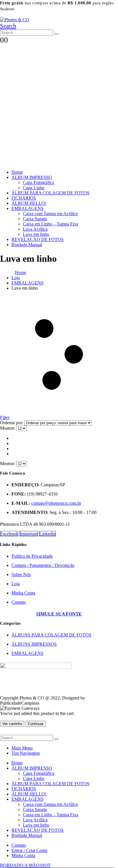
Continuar (36, 724)
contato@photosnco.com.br (56, 503)
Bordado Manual (26, 244)
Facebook (9, 533)
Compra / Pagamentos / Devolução (42, 565)
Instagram (29, 533)
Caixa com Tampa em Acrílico (50, 213)
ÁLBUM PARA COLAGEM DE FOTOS (50, 192)
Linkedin (47, 533)
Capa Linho (33, 187)
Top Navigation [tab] (25, 753)
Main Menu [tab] (22, 747)
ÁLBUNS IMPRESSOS (34, 644)
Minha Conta (23, 592)
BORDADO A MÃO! (25, 865)
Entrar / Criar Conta (29, 850)
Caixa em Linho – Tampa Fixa (50, 223)
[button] (8, 25)
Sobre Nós (21, 574)
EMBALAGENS (27, 208)
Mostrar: (8, 428)
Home (17, 172)
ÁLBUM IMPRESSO (31, 177)
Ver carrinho (12, 724)
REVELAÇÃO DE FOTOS (37, 239)
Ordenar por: (12, 422)
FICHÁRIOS (23, 198)
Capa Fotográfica (38, 182)
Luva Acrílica (35, 229)
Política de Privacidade (32, 556)
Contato (18, 602)
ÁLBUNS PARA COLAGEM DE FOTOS (51, 634)
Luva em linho (36, 234)
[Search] (56, 34)
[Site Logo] (14, 19)
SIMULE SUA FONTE (23, 14)
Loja (15, 583)
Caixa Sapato (35, 218)
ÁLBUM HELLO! (28, 203)
